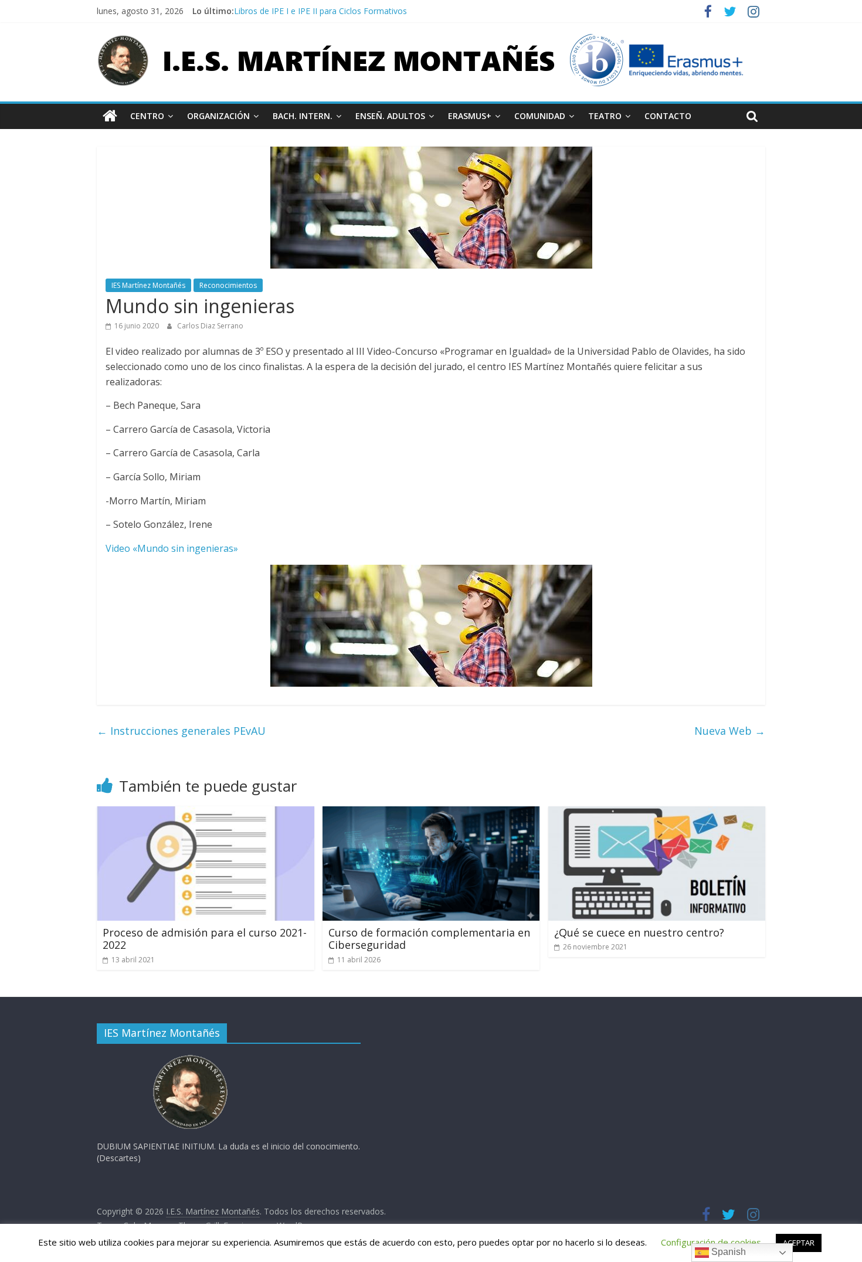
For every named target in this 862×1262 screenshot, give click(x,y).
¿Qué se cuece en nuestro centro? (639, 932)
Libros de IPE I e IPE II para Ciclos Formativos (320, 10)
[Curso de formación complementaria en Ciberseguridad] (431, 813)
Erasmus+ (469, 115)
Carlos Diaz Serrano (210, 326)
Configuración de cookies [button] (711, 1242)
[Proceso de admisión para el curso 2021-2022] (205, 813)
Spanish (727, 1252)
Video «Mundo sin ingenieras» (172, 548)
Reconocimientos (228, 285)
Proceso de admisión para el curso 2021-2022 (205, 938)
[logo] (190, 1058)
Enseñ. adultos (390, 115)
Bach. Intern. (302, 115)
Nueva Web (729, 731)
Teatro (605, 115)
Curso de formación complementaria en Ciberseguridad (429, 938)
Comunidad (539, 115)
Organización (218, 115)
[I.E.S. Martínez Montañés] (110, 116)
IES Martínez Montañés (148, 285)
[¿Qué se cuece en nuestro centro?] (657, 813)
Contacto (667, 115)
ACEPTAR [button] (799, 1242)
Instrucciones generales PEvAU (181, 731)
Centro (147, 115)
